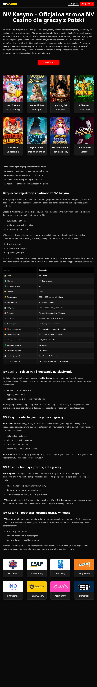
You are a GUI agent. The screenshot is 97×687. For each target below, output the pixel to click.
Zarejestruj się (87, 4)
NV (10, 3)
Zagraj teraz (49, 62)
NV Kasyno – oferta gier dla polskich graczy (23, 175)
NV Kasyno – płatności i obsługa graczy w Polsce (26, 184)
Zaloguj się (73, 4)
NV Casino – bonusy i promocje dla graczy (23, 179)
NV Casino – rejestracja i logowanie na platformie (26, 171)
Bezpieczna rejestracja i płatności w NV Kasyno (25, 166)
